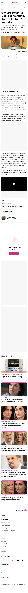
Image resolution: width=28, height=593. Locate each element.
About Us (3, 541)
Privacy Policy (4, 572)
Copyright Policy (5, 577)
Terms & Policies (5, 549)
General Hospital (6, 203)
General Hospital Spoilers (8, 421)
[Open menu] (2, 2)
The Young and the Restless (8, 528)
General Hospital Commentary (9, 470)
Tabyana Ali (15, 99)
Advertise (3, 546)
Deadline (4, 95)
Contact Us (4, 551)
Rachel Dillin (6, 33)
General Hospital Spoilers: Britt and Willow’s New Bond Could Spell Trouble (13, 425)
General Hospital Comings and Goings (12, 206)
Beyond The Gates (6, 533)
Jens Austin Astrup (7, 211)
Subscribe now (14, 253)
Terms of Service (5, 575)
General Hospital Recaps (8, 397)
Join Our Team (5, 544)
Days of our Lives (5, 522)
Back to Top (19, 510)
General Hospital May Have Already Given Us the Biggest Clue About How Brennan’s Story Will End (13, 474)
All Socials (5, 564)
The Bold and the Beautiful (8, 530)
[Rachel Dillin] (4, 218)
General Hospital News (8, 209)
